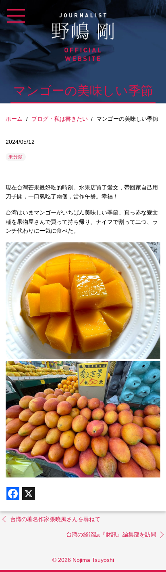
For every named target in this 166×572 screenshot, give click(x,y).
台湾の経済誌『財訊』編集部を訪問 (111, 534)
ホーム (14, 119)
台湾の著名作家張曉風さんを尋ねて (55, 519)
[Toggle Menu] (16, 16)
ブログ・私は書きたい (59, 119)
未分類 (15, 156)
